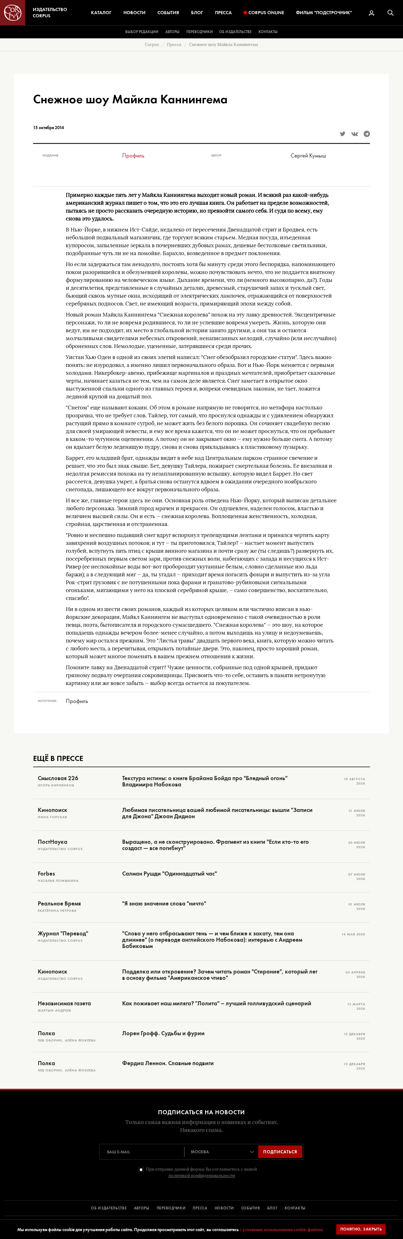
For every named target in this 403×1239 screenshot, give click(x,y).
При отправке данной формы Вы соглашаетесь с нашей (201, 1172)
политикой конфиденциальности (201, 1175)
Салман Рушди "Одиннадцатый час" (169, 874)
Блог (197, 12)
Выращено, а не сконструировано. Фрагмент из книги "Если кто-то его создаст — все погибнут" (215, 845)
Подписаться (280, 1152)
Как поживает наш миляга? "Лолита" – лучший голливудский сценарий (216, 1003)
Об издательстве (235, 31)
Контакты (268, 31)
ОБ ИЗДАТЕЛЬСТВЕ (109, 1208)
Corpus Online (266, 12)
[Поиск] (391, 13)
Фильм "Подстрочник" (324, 12)
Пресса (223, 12)
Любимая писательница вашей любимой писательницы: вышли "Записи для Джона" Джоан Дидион (217, 813)
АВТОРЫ (142, 1208)
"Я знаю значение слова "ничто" (164, 903)
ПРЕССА (200, 1208)
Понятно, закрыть (361, 1229)
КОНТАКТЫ (295, 1208)
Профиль (133, 155)
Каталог (101, 12)
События (168, 12)
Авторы (172, 31)
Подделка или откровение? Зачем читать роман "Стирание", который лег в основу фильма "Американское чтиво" (219, 974)
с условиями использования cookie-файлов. (282, 1229)
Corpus (152, 44)
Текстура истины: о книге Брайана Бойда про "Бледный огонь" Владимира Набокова (204, 781)
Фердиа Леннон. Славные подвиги (168, 1063)
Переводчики (199, 31)
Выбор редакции (141, 31)
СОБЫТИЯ (250, 1208)
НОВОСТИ (224, 1208)
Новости (134, 12)
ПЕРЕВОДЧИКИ (171, 1208)
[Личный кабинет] (371, 13)
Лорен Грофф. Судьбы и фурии (163, 1033)
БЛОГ (272, 1208)
